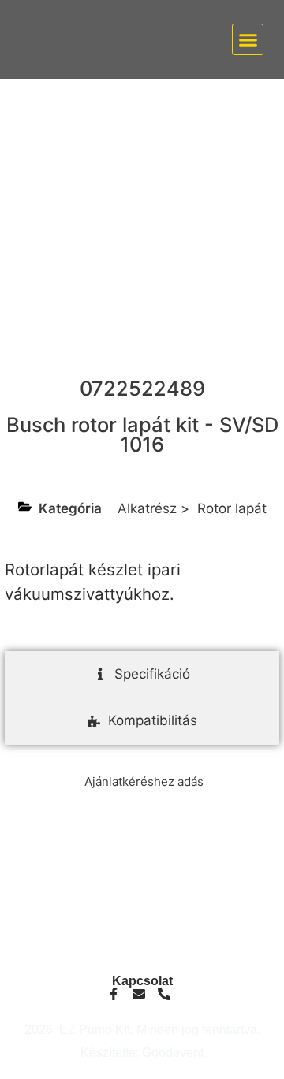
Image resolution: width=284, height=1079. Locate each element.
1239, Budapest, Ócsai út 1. (142, 950)
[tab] (142, 674)
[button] (247, 39)
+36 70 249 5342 (142, 906)
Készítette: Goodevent (142, 1052)
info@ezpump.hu (142, 893)
